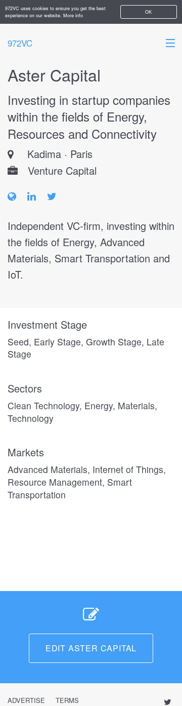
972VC (20, 42)
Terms (67, 700)
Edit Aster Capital (91, 648)
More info (73, 15)
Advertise (26, 700)
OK (148, 12)
